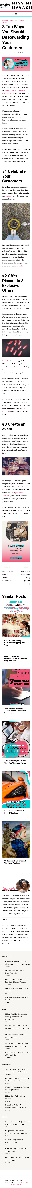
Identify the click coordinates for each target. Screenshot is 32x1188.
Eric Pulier (6, 361)
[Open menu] (16, 14)
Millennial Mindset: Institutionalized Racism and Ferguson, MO (15, 658)
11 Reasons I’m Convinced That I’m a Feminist (15, 862)
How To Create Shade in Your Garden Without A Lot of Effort (8, 574)
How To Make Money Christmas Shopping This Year (14, 643)
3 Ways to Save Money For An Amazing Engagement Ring (24, 576)
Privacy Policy (16, 1184)
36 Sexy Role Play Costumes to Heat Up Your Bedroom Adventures (16, 1016)
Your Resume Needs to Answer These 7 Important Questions (15, 711)
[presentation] (16, 619)
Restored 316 (22, 1182)
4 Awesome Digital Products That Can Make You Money (15, 762)
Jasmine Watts (8, 53)
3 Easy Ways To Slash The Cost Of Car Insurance (14, 812)
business (9, 196)
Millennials (5, 20)
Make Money (14, 20)
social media (18, 266)
